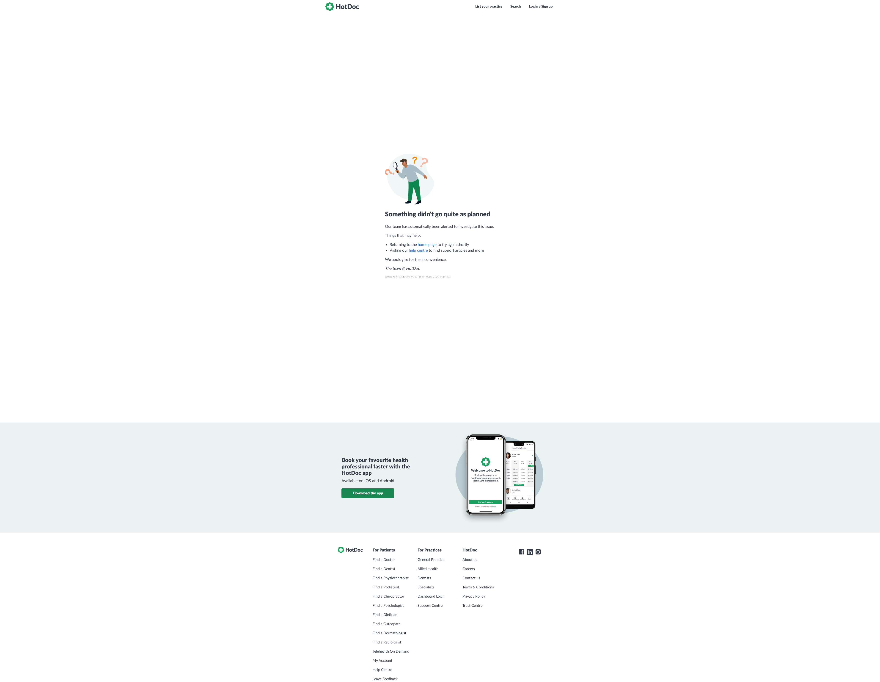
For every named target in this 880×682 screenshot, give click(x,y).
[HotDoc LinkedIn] (530, 552)
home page (427, 245)
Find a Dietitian (385, 615)
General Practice (431, 560)
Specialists (426, 587)
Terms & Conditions (478, 587)
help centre (418, 250)
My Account (382, 661)
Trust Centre (472, 605)
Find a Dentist (384, 569)
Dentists (424, 578)
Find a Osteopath (387, 624)
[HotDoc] (342, 6)
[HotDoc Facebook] (521, 552)
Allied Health (428, 569)
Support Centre (430, 605)
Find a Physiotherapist (391, 578)
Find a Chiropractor (388, 596)
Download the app (368, 493)
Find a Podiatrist (386, 587)
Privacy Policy (473, 596)
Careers (468, 569)
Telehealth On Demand (391, 651)
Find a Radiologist (387, 642)
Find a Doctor (384, 560)
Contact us (471, 578)
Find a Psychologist (388, 605)
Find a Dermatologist (389, 633)
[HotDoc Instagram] (538, 552)
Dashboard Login (431, 596)
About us (469, 560)
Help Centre (382, 670)
